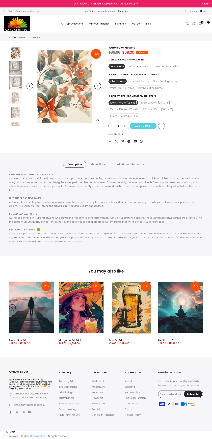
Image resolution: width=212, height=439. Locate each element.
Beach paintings (68, 409)
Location (192, 11)
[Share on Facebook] (109, 141)
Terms (128, 409)
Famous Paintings (99, 23)
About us (130, 381)
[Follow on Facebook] (10, 412)
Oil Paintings (66, 392)
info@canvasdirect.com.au (25, 11)
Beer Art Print (116, 340)
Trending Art (66, 381)
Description (74, 164)
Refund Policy (133, 414)
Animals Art (98, 403)
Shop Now (123, 11)
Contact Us (131, 403)
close (7, 4)
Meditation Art (166, 340)
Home (12, 37)
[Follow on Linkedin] (29, 412)
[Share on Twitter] (116, 141)
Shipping (130, 386)
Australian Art (66, 398)
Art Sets (136, 23)
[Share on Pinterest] (122, 141)
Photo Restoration (135, 398)
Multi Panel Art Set (69, 414)
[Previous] (29, 86)
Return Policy (132, 392)
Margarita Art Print (70, 340)
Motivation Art (17, 340)
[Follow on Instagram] (23, 412)
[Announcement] (106, 4)
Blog (148, 23)
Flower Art (97, 398)
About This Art (99, 164)
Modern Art (98, 386)
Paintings (120, 23)
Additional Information (130, 164)
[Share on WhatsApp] (141, 141)
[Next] (97, 86)
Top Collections (74, 23)
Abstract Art (99, 381)
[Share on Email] (135, 141)
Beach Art (97, 392)
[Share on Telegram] (128, 141)
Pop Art (96, 409)
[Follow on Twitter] (16, 412)
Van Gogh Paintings (103, 414)
